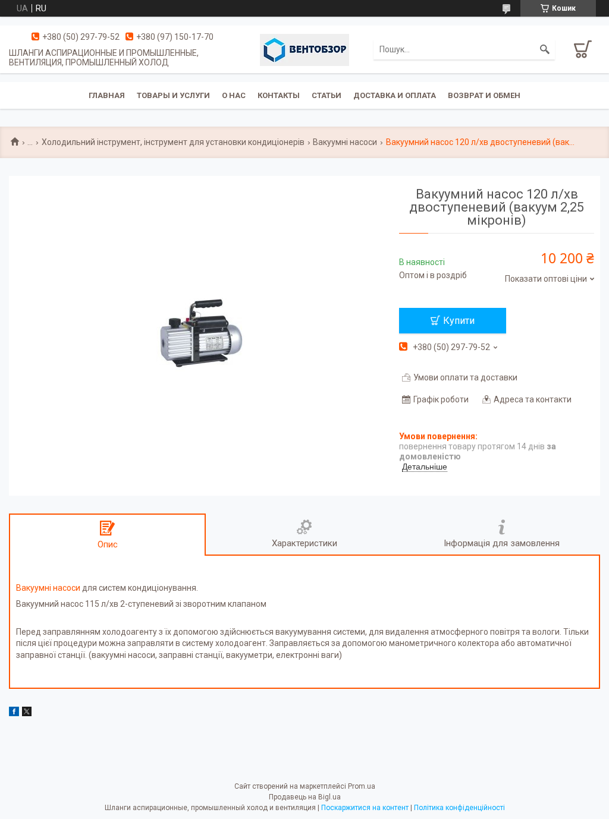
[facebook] (14, 713)
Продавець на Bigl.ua (305, 797)
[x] (27, 713)
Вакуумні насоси (345, 142)
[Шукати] (544, 49)
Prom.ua (361, 786)
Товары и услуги (173, 95)
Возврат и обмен (484, 95)
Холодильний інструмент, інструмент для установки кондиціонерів (173, 142)
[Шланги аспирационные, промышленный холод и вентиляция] (304, 49)
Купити (459, 320)
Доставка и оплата (394, 95)
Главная (107, 95)
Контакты (279, 95)
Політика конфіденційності (459, 808)
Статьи (326, 95)
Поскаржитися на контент (365, 808)
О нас (234, 95)
